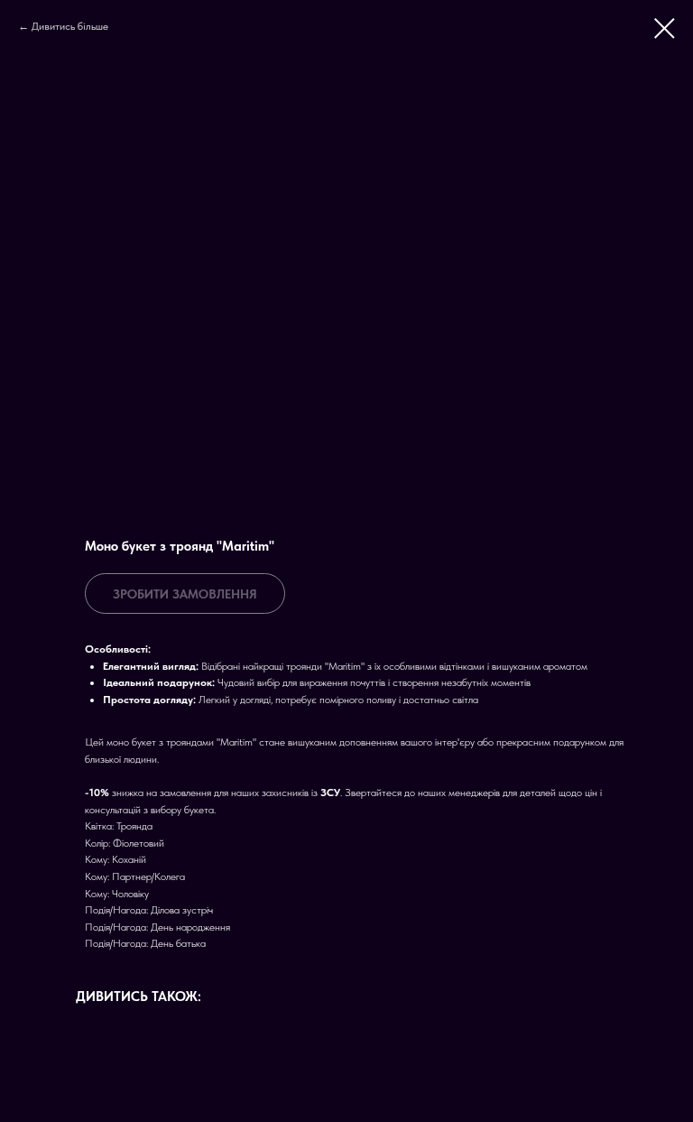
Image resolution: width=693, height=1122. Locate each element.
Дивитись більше (70, 26)
